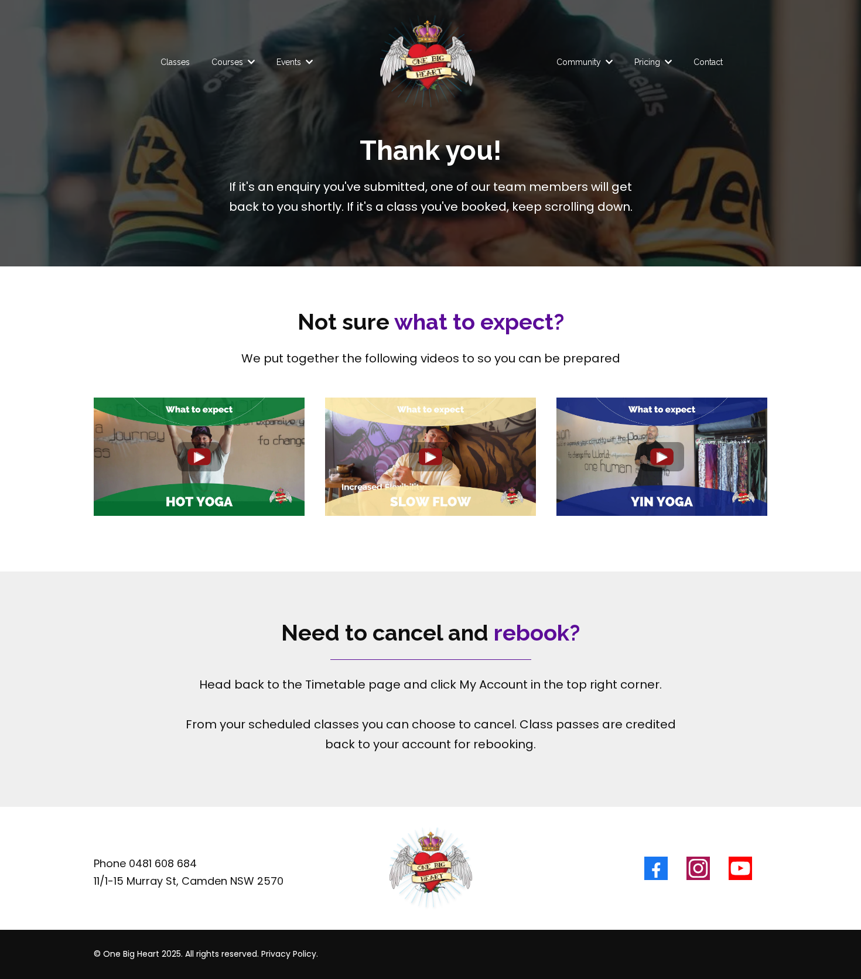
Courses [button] (228, 62)
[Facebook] (656, 868)
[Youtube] (740, 868)
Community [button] (579, 62)
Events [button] (289, 62)
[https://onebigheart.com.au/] (427, 62)
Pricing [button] (648, 62)
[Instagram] (698, 868)
